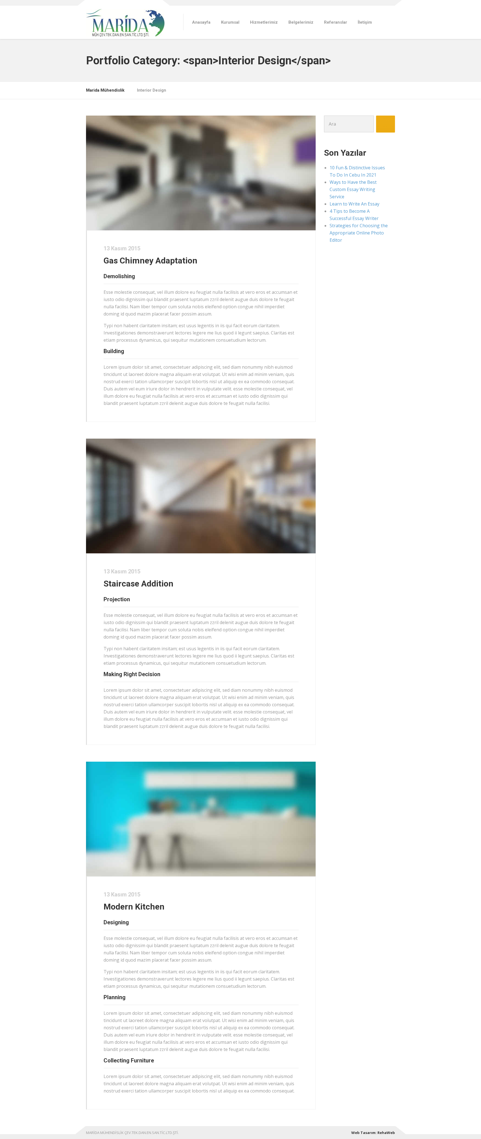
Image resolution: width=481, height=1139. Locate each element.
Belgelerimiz (300, 22)
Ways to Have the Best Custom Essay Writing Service (353, 189)
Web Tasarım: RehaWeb (373, 1132)
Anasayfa (201, 22)
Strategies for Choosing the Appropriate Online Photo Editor (359, 233)
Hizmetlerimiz (264, 22)
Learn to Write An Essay (354, 204)
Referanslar (335, 22)
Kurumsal (230, 22)
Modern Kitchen (134, 906)
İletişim (365, 22)
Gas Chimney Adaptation (150, 260)
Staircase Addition (138, 583)
